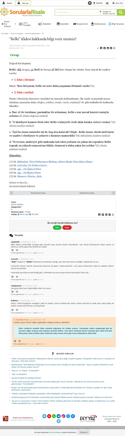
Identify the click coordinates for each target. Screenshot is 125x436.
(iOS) (24, 420)
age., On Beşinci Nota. (29, 172)
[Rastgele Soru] (107, 3)
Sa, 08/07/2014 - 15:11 (26, 259)
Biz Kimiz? (38, 429)
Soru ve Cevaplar (17, 33)
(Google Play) (16, 420)
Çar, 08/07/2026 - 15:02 (38, 320)
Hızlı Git (99, 3)
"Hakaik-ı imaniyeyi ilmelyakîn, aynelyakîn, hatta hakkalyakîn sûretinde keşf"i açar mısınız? (48, 393)
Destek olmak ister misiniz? (112, 416)
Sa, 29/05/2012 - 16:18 (27, 242)
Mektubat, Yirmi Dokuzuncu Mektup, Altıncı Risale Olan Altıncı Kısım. (55, 161)
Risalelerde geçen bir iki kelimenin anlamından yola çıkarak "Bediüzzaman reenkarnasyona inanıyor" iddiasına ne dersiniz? (61, 397)
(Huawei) (31, 420)
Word (22, 214)
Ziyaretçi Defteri (73, 429)
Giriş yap (24, 3)
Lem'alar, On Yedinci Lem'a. (32, 165)
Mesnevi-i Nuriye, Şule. (29, 176)
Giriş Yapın (28, 253)
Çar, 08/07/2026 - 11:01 (27, 301)
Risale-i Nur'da (109, 14)
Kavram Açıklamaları (32, 33)
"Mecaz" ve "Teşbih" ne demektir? (25, 370)
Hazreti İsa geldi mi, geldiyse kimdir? (26, 378)
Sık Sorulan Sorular (54, 429)
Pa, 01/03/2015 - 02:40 (29, 286)
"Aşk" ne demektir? (19, 374)
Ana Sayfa (4, 33)
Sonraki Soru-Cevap (87, 193)
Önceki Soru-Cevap (38, 193)
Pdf (33, 214)
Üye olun (40, 253)
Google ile (107, 12)
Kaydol (9, 3)
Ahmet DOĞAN (17, 204)
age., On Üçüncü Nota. (29, 168)
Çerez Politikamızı (55, 432)
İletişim (88, 429)
